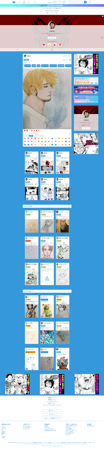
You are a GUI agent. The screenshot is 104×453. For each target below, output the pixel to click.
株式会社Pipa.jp (90, 425)
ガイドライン (47, 427)
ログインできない (69, 431)
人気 (31, 135)
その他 (41, 135)
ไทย (2, 434)
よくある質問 (69, 428)
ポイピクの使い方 (27, 427)
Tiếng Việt (4, 428)
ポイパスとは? (26, 428)
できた (26, 60)
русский (3, 436)
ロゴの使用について (70, 433)
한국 (3, 430)
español (3, 427)
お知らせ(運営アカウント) (71, 425)
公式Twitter (68, 427)
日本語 (3, 437)
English (3, 425)
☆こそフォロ (52, 38)
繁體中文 (4, 433)
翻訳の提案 (7, 424)
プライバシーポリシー (49, 428)
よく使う (26, 135)
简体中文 (4, 431)
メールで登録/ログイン (53, 418)
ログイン (52, 410)
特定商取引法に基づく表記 (50, 430)
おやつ (36, 135)
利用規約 (46, 425)
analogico (55, 445)
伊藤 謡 (52, 31)
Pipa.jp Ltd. (60, 445)
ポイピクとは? (26, 425)
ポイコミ (68, 434)
